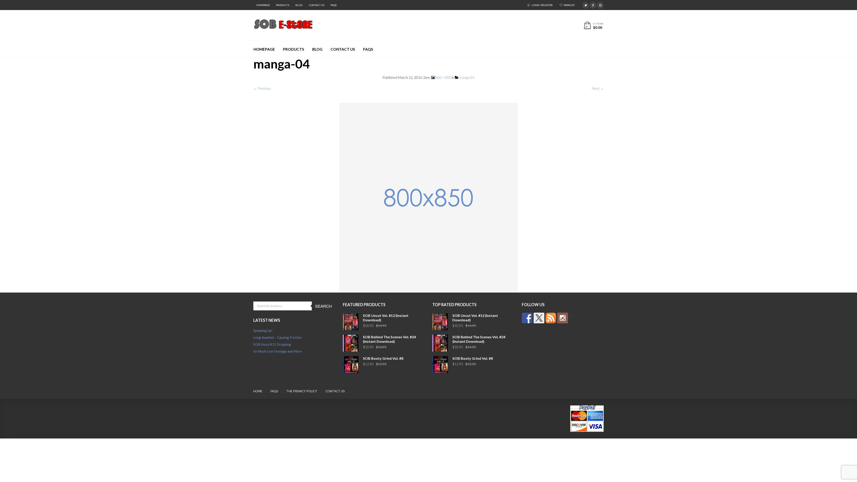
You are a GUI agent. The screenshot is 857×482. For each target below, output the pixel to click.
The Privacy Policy (301, 391)
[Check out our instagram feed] (562, 318)
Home (257, 391)
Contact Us (316, 5)
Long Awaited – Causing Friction (277, 337)
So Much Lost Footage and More (277, 351)
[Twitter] (585, 4)
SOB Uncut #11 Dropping (272, 344)
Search (323, 306)
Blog (299, 5)
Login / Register (542, 5)
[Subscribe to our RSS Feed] (550, 318)
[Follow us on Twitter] (539, 318)
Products (282, 5)
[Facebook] (593, 4)
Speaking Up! (262, 330)
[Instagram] (600, 4)
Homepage (263, 5)
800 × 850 (443, 77)
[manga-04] (428, 197)
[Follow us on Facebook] (527, 318)
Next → (598, 88)
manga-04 (466, 77)
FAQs (334, 5)
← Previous (262, 88)
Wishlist (569, 5)
